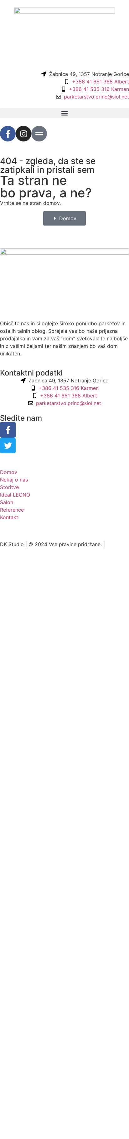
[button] (64, 113)
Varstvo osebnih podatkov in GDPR (42, 532)
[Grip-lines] (39, 133)
